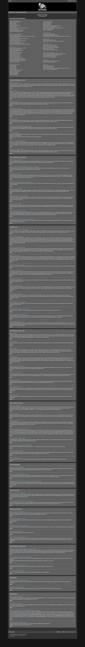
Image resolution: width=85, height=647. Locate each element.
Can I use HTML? (13, 66)
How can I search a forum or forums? (49, 45)
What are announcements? (15, 71)
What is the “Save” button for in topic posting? (18, 59)
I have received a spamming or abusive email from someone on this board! (56, 36)
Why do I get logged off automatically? (17, 30)
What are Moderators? (47, 23)
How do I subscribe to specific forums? (50, 55)
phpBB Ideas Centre (62, 604)
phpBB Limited (42, 597)
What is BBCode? (13, 65)
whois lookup (27, 612)
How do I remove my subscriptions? (49, 57)
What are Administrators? (47, 22)
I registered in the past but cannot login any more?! (19, 27)
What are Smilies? (13, 67)
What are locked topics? (14, 73)
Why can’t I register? (13, 24)
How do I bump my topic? (14, 61)
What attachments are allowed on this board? (51, 60)
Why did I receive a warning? (15, 57)
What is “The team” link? (47, 30)
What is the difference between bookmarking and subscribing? (54, 53)
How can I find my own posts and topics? (50, 49)
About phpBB (27, 599)
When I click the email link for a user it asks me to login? (20, 44)
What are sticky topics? (14, 72)
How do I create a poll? (14, 51)
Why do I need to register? (14, 22)
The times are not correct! (14, 37)
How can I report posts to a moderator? (17, 58)
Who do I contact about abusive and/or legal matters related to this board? (56, 68)
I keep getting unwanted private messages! (51, 35)
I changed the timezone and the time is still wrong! (19, 38)
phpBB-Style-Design (22, 635)
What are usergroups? (47, 24)
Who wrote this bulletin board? (48, 65)
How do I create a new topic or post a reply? (18, 48)
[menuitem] (65, 631)
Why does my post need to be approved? (17, 60)
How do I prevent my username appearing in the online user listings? (22, 36)
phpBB (63, 191)
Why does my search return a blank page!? (51, 47)
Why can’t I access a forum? (15, 54)
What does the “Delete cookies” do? (16, 31)
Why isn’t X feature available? (48, 67)
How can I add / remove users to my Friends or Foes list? (53, 41)
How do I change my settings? (15, 35)
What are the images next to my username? (18, 40)
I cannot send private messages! (49, 34)
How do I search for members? (48, 48)
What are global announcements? (16, 70)
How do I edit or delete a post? (15, 49)
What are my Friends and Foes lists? (49, 40)
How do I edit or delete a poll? (15, 53)
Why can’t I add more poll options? (16, 52)
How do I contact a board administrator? (50, 69)
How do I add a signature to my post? (16, 50)
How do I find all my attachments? (49, 62)
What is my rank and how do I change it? (17, 43)
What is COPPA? (13, 23)
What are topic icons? (14, 74)
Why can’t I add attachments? (15, 56)
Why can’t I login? (13, 26)
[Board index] (42, 5)
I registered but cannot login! (15, 25)
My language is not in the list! (15, 39)
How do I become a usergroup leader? (50, 26)
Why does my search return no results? (50, 46)
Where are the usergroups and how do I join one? (52, 25)
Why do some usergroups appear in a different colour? (53, 27)
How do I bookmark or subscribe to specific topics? (52, 54)
